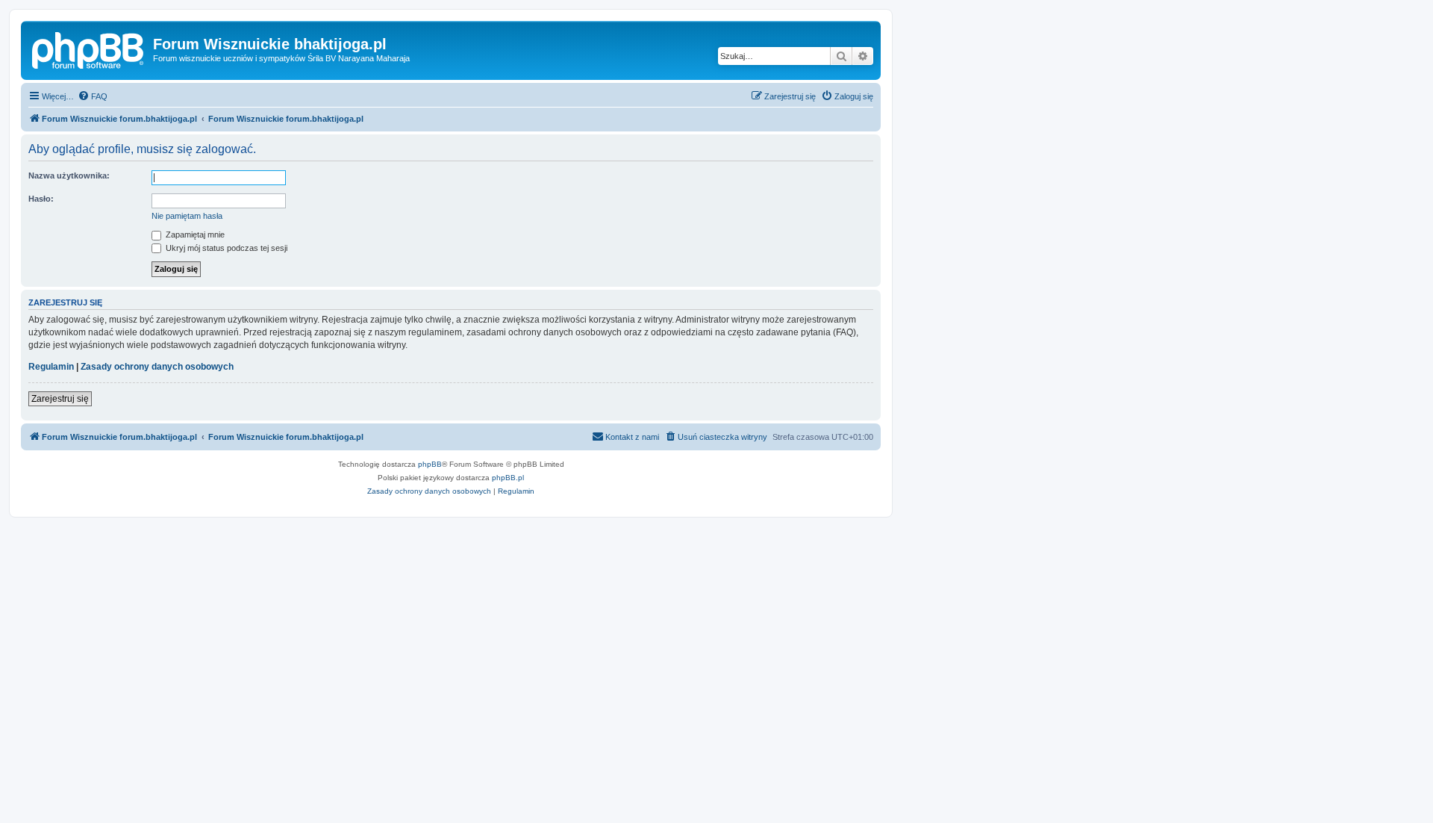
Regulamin (51, 366)
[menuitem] (92, 96)
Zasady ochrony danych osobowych (157, 366)
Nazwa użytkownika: (69, 175)
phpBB (430, 464)
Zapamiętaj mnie (194, 234)
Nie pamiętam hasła (187, 215)
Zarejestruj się (60, 399)
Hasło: (41, 198)
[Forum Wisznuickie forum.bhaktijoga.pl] (89, 48)
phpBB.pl (508, 477)
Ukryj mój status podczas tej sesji (225, 247)
